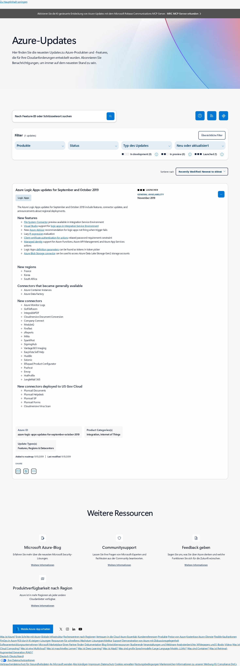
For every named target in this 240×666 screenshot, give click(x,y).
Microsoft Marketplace (50, 644)
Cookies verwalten (124, 664)
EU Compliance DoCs (225, 664)
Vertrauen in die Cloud (108, 636)
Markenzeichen (168, 664)
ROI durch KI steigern (28, 640)
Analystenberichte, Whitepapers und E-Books (200, 644)
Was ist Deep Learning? (90, 648)
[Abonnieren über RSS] (211, 115)
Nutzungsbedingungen (147, 664)
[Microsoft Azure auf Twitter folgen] (61, 629)
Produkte (163, 636)
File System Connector (36, 222)
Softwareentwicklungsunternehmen (19, 644)
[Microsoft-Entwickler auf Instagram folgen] (67, 629)
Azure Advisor (37, 229)
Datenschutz (107, 664)
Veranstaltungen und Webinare (159, 644)
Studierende (136, 644)
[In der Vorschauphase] (189, 154)
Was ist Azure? (7, 636)
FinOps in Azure (8, 640)
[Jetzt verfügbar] (221, 154)
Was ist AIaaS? (110, 648)
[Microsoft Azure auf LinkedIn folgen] (74, 629)
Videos (228, 644)
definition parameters (47, 249)
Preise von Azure (177, 636)
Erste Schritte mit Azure (28, 636)
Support (117, 640)
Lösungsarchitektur (102, 640)
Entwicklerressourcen (118, 644)
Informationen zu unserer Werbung (195, 664)
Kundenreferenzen (147, 636)
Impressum (94, 664)
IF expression (36, 233)
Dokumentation (93, 644)
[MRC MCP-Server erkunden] (223, 115)
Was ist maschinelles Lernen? (62, 648)
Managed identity (33, 241)
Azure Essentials (128, 636)
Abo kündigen (80, 664)
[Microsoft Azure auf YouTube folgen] (80, 629)
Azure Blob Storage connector (39, 253)
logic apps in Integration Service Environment (74, 226)
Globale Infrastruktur (52, 636)
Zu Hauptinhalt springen (13, 1)
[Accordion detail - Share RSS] (26, 471)
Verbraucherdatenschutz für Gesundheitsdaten (24, 664)
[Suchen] (110, 116)
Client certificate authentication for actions (46, 237)
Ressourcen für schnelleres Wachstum (71, 640)
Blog (104, 644)
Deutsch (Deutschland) (12, 656)
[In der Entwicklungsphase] (156, 154)
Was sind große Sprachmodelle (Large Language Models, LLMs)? (153, 648)
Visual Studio (31, 226)
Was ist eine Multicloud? (33, 648)
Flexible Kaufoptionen (225, 636)
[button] (200, 115)
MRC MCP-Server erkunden (182, 13)
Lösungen (45, 640)
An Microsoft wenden (61, 664)
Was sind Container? (198, 648)
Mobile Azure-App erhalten (35, 629)
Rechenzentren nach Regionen (79, 636)
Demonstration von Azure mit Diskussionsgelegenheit (150, 640)
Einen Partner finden (73, 644)
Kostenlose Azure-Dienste (199, 636)
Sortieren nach (167, 171)
